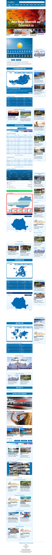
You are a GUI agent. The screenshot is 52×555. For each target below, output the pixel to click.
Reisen (31, 0)
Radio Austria (36, 0)
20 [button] (23, 86)
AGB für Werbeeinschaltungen (26, 550)
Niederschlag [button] (12, 128)
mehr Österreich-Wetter (19, 94)
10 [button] (10, 86)
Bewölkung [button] (21, 128)
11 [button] (11, 86)
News (24, 4)
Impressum (26, 545)
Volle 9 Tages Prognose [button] (19, 166)
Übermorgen (18, 59)
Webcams (31, 4)
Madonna (25, 0)
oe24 (14, 0)
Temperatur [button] (24, 440)
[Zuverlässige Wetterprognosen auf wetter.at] (12, 2)
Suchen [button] (28, 216)
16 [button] (18, 86)
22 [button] (26, 86)
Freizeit (27, 4)
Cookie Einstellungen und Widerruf (26, 552)
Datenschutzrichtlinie (26, 546)
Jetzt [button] (8, 86)
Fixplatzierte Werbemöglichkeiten (26, 549)
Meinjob (30, 0)
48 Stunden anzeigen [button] (19, 155)
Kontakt (26, 544)
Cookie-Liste (26, 547)
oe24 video (16, 0)
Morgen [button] (19, 72)
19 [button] (22, 86)
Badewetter (42, 4)
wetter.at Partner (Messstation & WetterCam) (26, 551)
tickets (34, 0)
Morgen (13, 59)
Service (35, 4)
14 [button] (15, 86)
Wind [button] (30, 440)
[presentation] (7, 23)
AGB (26, 548)
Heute (9, 59)
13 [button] (14, 86)
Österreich (19, 0)
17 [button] (19, 86)
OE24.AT (13, 4)
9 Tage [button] (28, 72)
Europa (21, 4)
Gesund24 (27, 0)
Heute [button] (11, 72)
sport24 (22, 0)
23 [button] (27, 86)
